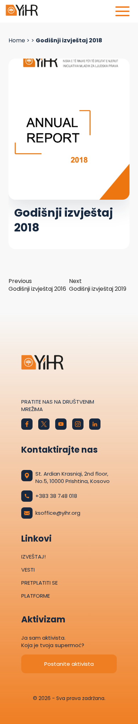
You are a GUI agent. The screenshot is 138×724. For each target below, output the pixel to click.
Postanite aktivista (69, 664)
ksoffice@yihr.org (57, 513)
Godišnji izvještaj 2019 (97, 285)
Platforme (35, 595)
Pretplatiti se (39, 582)
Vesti (28, 569)
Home (16, 40)
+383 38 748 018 (56, 496)
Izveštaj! (33, 556)
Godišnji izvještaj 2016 (37, 285)
